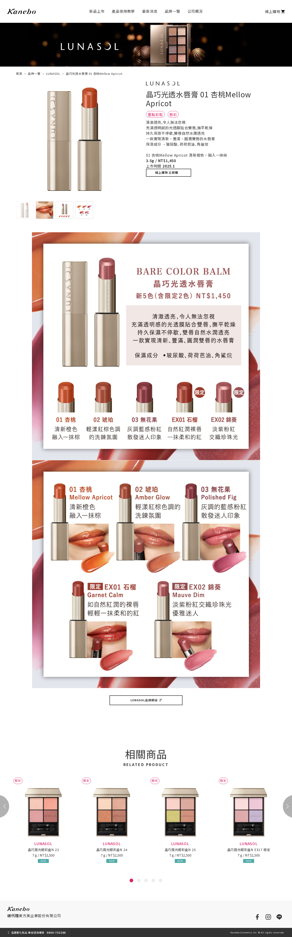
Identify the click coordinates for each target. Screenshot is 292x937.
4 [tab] (154, 881)
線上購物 (166, 172)
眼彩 (18, 780)
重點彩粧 (155, 114)
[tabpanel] (43, 824)
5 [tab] (161, 881)
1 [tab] (132, 881)
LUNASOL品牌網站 (144, 700)
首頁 (19, 73)
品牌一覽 (34, 73)
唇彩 (173, 114)
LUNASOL (53, 73)
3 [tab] (147, 881)
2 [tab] (139, 881)
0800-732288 (56, 932)
